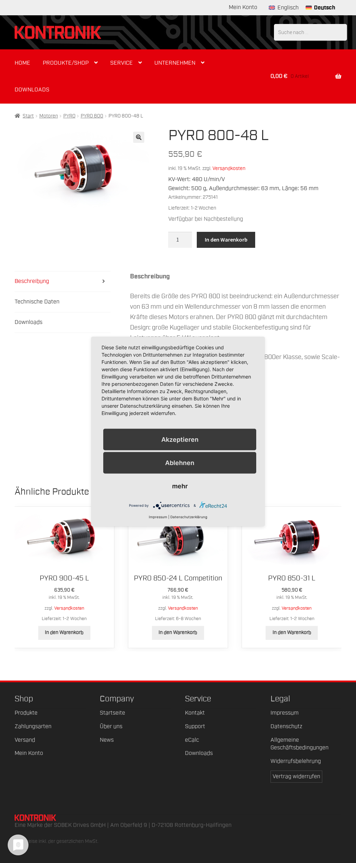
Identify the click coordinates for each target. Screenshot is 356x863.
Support (195, 726)
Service (121, 63)
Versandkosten (228, 168)
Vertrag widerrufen (296, 776)
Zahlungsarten (33, 726)
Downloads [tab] (28, 322)
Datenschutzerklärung (188, 517)
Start (28, 116)
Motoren (48, 116)
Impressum (284, 713)
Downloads (32, 89)
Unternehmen (174, 63)
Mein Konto (243, 7)
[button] (138, 137)
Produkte (26, 713)
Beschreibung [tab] (32, 281)
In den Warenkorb (226, 239)
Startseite (112, 713)
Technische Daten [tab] (37, 301)
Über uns (111, 726)
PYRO (69, 116)
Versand (25, 740)
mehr (180, 486)
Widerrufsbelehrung (295, 761)
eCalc (192, 740)
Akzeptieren (180, 439)
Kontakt (195, 713)
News (107, 740)
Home (22, 63)
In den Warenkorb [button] (64, 632)
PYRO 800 (92, 116)
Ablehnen (179, 462)
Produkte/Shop (66, 63)
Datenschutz (286, 726)
